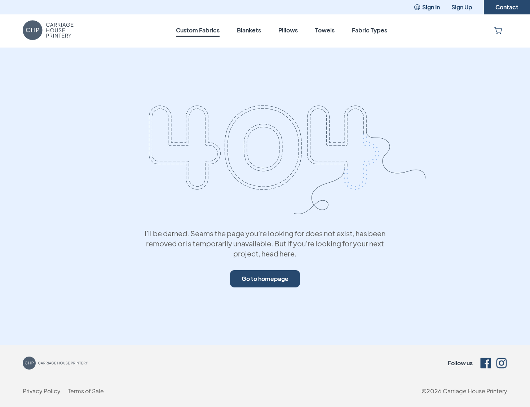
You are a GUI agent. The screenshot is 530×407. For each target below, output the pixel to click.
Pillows (288, 30)
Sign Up (461, 7)
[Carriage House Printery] (48, 30)
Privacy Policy (42, 391)
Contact (506, 7)
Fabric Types (369, 30)
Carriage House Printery (475, 391)
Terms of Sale (86, 391)
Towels (325, 30)
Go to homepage (265, 278)
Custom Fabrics (198, 30)
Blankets (249, 30)
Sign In (431, 7)
